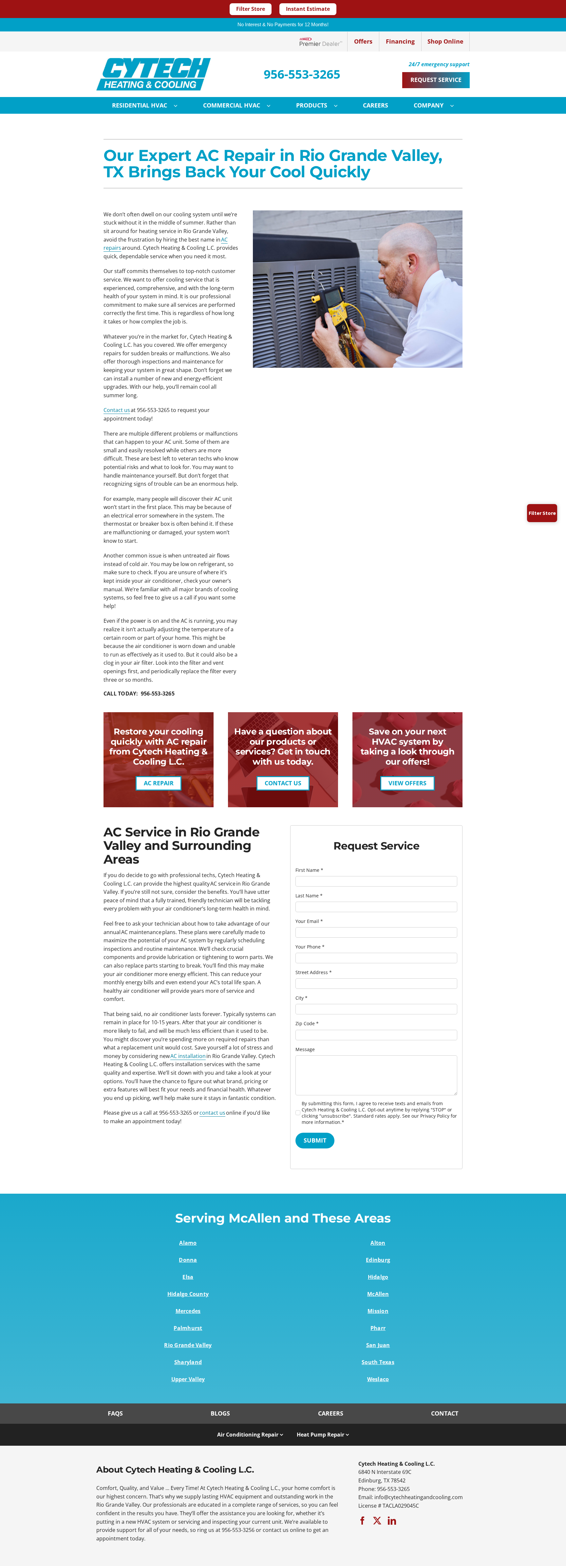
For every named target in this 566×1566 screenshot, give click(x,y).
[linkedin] (392, 1521)
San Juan (378, 1345)
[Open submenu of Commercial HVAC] (272, 105)
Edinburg (378, 1259)
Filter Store (250, 8)
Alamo (188, 1242)
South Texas (378, 1362)
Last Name (309, 895)
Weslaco (378, 1379)
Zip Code (307, 1023)
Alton (377, 1242)
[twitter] (377, 1521)
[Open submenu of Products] (339, 105)
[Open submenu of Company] (455, 105)
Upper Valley (188, 1379)
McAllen (378, 1294)
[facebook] (362, 1521)
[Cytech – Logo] (153, 60)
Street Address (313, 972)
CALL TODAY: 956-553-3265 (139, 693)
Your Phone (310, 947)
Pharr (378, 1328)
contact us (212, 1112)
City (301, 998)
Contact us (117, 410)
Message (305, 1049)
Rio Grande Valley (188, 1345)
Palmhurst (188, 1328)
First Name (309, 870)
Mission (378, 1311)
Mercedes (188, 1311)
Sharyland (188, 1362)
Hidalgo (378, 1277)
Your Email (309, 921)
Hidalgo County (188, 1294)
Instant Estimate (308, 8)
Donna (188, 1259)
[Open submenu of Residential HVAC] (179, 105)
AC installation (188, 1056)
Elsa (187, 1277)
